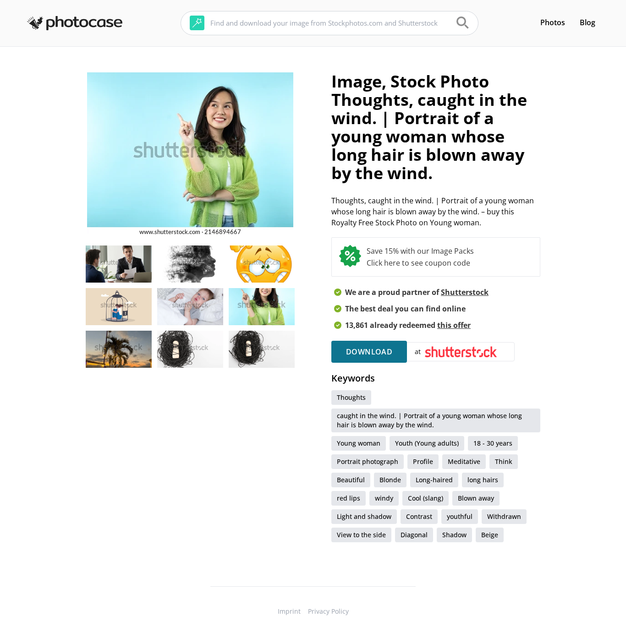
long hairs (482, 479)
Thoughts (351, 397)
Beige (489, 534)
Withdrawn (504, 516)
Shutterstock (465, 292)
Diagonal (414, 534)
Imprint (289, 611)
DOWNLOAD (369, 352)
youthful (459, 516)
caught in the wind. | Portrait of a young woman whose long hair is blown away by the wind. (429, 420)
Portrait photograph (367, 461)
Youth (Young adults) (427, 443)
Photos (552, 22)
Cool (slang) (425, 498)
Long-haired (434, 479)
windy (384, 498)
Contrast (419, 516)
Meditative (464, 461)
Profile (423, 461)
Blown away (476, 498)
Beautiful (351, 479)
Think (503, 461)
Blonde (390, 479)
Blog (587, 22)
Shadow (454, 534)
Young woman (358, 443)
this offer (454, 325)
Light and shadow (364, 516)
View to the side (361, 534)
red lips (348, 498)
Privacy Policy (328, 611)
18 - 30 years (492, 443)
